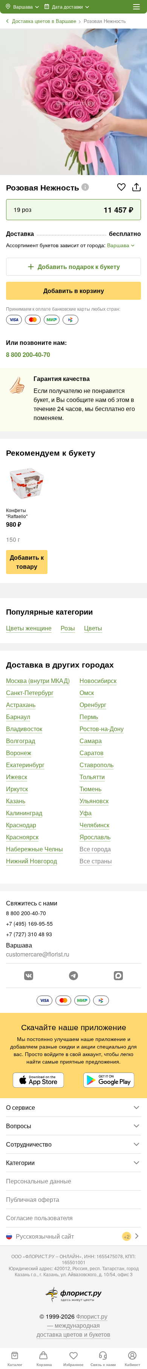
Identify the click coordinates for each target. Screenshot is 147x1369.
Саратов (92, 752)
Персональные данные (38, 1181)
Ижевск (16, 776)
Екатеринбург (25, 764)
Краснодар (21, 824)
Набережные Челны (34, 849)
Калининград (24, 812)
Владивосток (24, 728)
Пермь (89, 716)
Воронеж (18, 752)
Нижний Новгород (31, 861)
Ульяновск (94, 800)
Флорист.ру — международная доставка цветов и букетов (73, 1325)
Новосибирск (98, 680)
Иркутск (17, 788)
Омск (87, 692)
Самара (91, 740)
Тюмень (90, 788)
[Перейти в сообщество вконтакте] (28, 975)
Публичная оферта (32, 1199)
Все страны (96, 861)
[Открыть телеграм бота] (73, 975)
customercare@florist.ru (37, 954)
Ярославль (95, 837)
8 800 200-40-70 (28, 354)
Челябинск (94, 824)
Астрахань (20, 704)
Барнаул (18, 716)
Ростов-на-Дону (102, 728)
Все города (95, 849)
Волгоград (20, 740)
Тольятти (92, 776)
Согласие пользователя (39, 1217)
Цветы (93, 628)
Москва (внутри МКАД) (38, 680)
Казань (15, 800)
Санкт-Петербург (30, 692)
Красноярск (22, 837)
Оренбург (93, 704)
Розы (68, 628)
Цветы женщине (29, 628)
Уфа (86, 812)
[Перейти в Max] (118, 975)
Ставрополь (96, 764)
